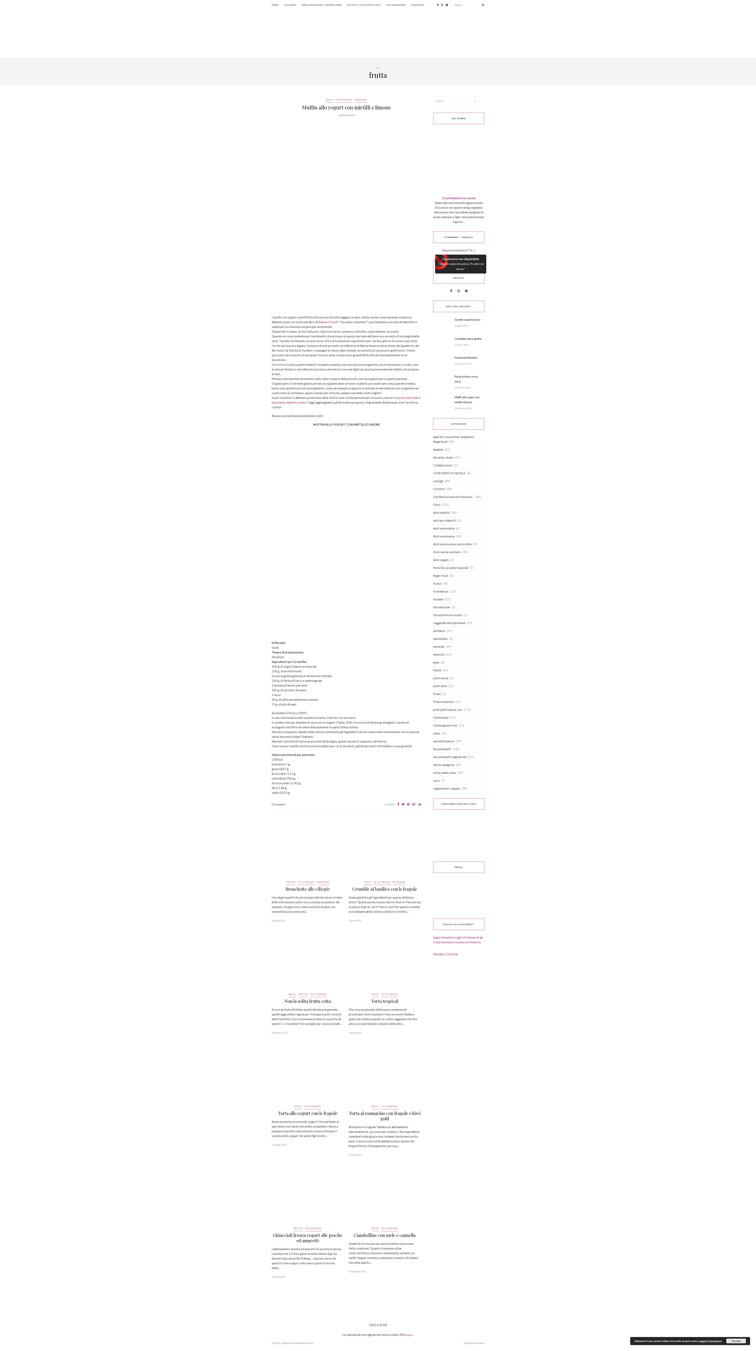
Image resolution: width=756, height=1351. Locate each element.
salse (436, 733)
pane (436, 662)
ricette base (441, 717)
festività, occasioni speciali (450, 567)
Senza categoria (443, 765)
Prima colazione (443, 701)
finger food (440, 575)
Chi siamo (290, 5)
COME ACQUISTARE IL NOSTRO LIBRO (321, 5)
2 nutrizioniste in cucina (458, 198)
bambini (438, 449)
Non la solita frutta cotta (307, 1001)
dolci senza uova (444, 536)
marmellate (440, 638)
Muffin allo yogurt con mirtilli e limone (346, 107)
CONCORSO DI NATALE (449, 473)
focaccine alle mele (405, 397)
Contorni (439, 489)
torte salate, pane (444, 772)
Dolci (330, 100)
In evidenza (344, 100)
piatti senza (440, 678)
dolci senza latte (443, 528)
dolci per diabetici (444, 520)
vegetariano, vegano (446, 788)
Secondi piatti (442, 749)
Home (275, 5)
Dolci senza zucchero (447, 552)
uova (436, 780)
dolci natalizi (441, 512)
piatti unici (440, 686)
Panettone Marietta (466, 357)
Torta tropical (384, 1001)
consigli (438, 481)
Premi (437, 694)
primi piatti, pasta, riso (447, 709)
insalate (438, 599)
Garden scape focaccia (467, 319)
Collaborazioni (396, 5)
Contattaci (417, 5)
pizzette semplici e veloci (291, 402)
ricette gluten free (445, 725)
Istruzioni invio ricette (447, 615)
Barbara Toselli (328, 322)
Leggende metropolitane (449, 623)
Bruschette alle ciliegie (307, 889)
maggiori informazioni (710, 1341)
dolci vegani (441, 560)
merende (361, 100)
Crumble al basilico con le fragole (384, 889)
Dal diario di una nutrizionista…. (453, 497)
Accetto (736, 1341)
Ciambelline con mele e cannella (385, 1235)
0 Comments (278, 804)
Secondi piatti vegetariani (450, 757)
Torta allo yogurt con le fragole (307, 1113)
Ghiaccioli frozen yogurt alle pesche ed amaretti (307, 1237)
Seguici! (409, 1335)
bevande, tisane (443, 457)
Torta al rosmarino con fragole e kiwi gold (385, 1115)
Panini (437, 670)
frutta (291, 882)
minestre (439, 654)
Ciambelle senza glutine (468, 338)
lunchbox (439, 631)
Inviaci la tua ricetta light (364, 5)
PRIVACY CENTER (445, 954)
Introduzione (441, 607)
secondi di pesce (443, 741)
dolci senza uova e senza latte (452, 544)
